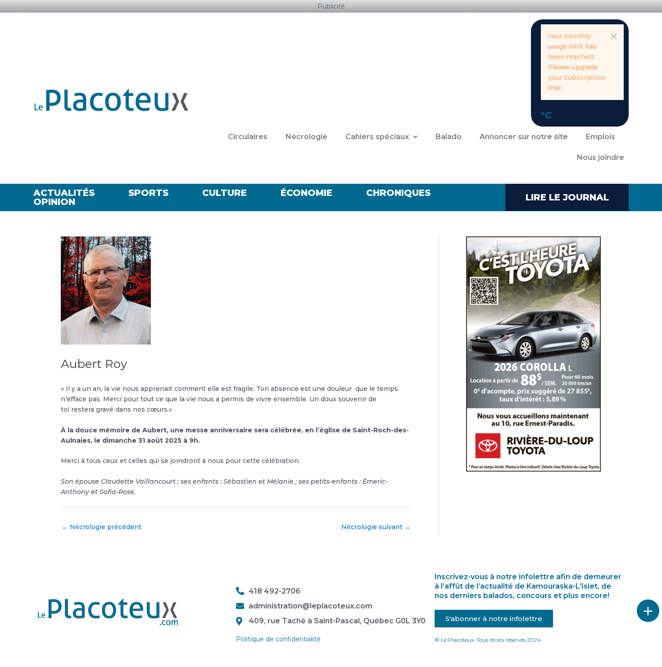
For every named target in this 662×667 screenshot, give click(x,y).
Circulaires (248, 136)
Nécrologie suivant (376, 527)
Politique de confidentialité (278, 639)
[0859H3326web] (533, 353)
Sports (148, 192)
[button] (614, 36)
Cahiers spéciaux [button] (377, 136)
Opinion (54, 201)
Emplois (600, 136)
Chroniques (398, 192)
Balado (448, 136)
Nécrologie (306, 136)
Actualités (64, 192)
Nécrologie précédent (101, 527)
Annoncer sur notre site (524, 136)
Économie (306, 192)
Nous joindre (600, 157)
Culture (224, 192)
